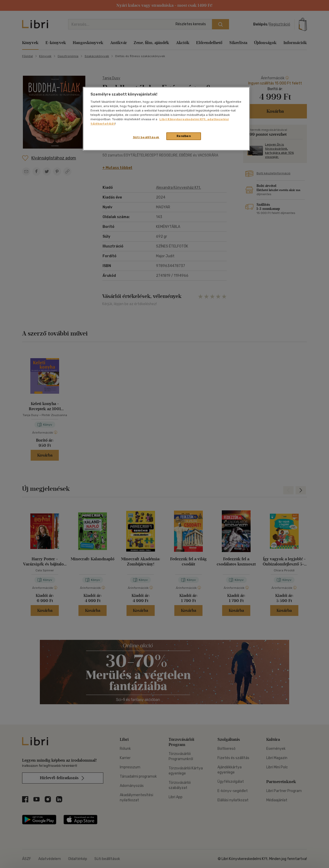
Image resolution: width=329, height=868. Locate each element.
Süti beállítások (146, 137)
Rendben (184, 136)
